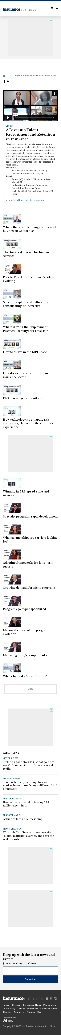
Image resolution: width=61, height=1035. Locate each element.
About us (7, 1012)
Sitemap (31, 1012)
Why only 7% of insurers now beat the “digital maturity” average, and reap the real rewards (28, 836)
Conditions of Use (48, 1008)
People (6, 1005)
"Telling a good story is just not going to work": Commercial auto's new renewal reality (28, 765)
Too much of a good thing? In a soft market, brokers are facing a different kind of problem (30, 785)
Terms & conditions (32, 1005)
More (31, 689)
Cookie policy (9, 1008)
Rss (39, 1012)
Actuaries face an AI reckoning (22, 818)
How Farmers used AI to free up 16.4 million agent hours (26, 804)
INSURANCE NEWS (11, 778)
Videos (9, 126)
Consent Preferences (28, 1008)
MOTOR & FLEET (10, 758)
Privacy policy (49, 1005)
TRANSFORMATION (12, 798)
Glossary (16, 1005)
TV (10, 75)
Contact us (19, 1012)
